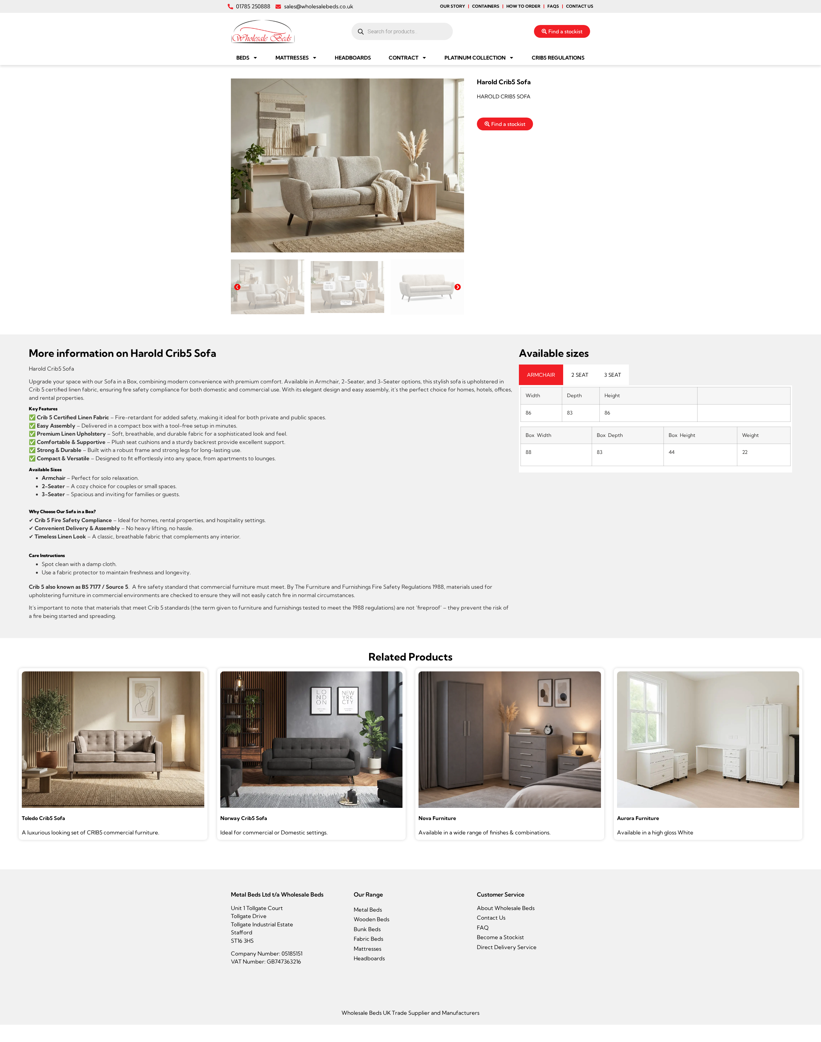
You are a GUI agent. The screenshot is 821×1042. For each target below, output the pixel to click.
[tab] (541, 375)
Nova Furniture (437, 818)
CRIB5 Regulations (558, 57)
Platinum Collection (475, 57)
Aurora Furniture (638, 818)
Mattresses (292, 57)
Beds (243, 57)
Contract (404, 57)
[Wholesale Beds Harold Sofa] (347, 165)
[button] (237, 287)
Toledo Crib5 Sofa (43, 818)
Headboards (353, 57)
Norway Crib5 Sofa (243, 818)
